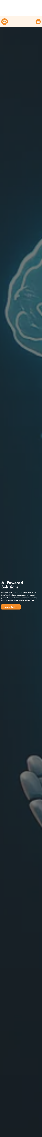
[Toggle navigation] (38, 21)
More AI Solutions (11, 607)
